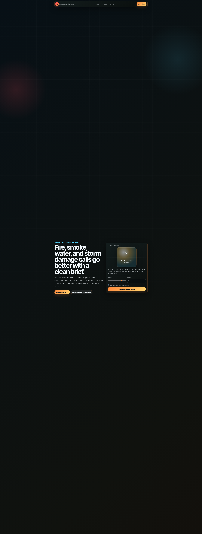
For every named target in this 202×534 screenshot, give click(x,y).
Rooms (129, 277)
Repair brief (111, 4)
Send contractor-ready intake (81, 292)
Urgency (110, 277)
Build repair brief (61, 292)
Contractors (104, 4)
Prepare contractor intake (127, 289)
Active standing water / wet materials (119, 285)
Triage (97, 4)
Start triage (141, 4)
